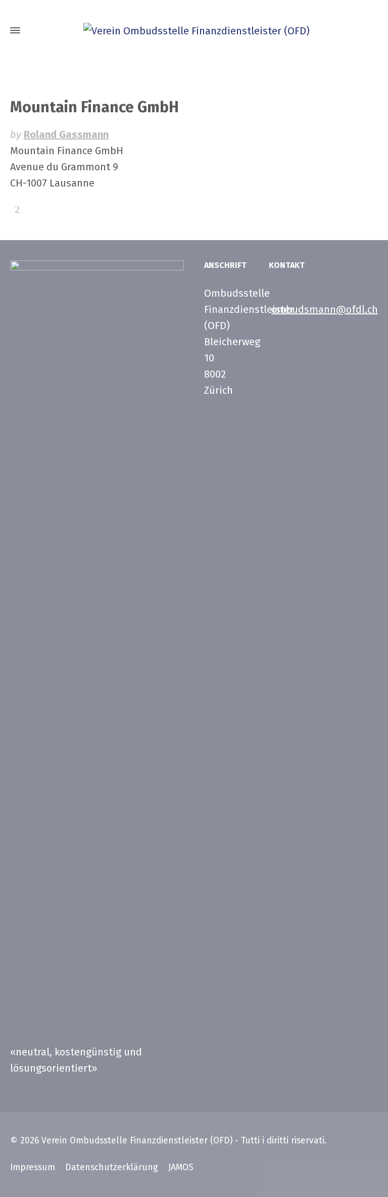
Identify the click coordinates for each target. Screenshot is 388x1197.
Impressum (32, 1167)
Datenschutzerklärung (111, 1167)
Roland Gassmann (66, 134)
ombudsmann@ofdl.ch (324, 309)
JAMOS (180, 1167)
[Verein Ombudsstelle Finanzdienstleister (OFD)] (194, 30)
